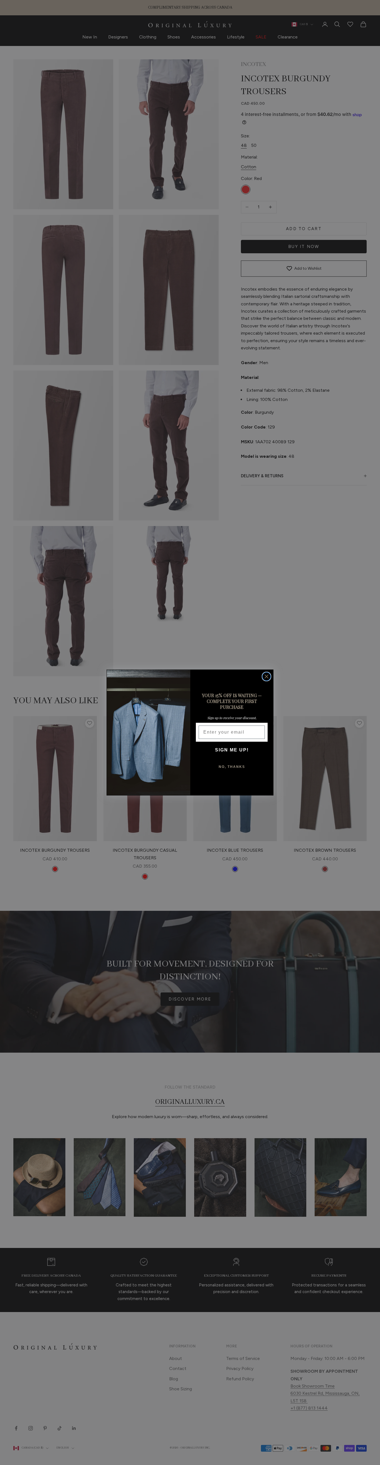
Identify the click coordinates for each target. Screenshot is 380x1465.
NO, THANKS (232, 767)
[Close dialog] (266, 676)
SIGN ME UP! (232, 750)
